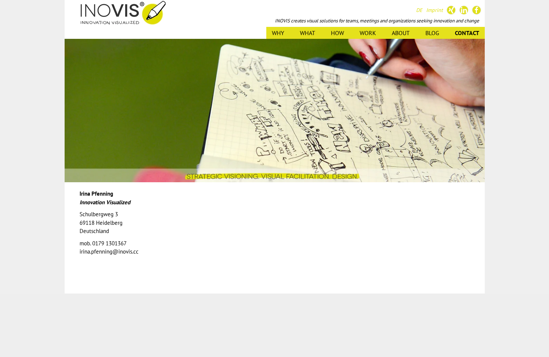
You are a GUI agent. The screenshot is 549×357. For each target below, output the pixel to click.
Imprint (434, 10)
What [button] (307, 33)
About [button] (401, 33)
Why (278, 33)
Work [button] (368, 33)
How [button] (337, 33)
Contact (467, 33)
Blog (432, 33)
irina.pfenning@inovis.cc (109, 251)
